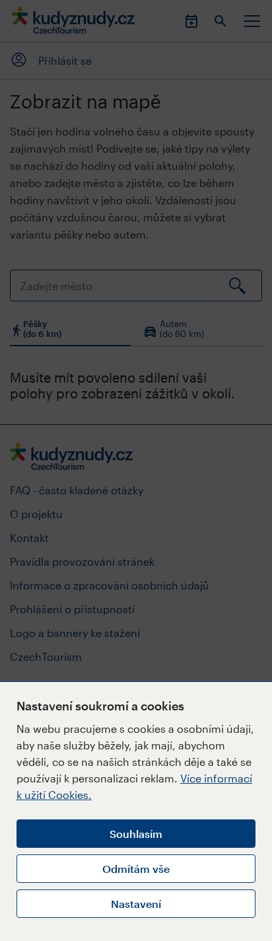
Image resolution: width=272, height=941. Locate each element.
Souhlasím (136, 833)
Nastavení (136, 903)
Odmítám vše (136, 868)
